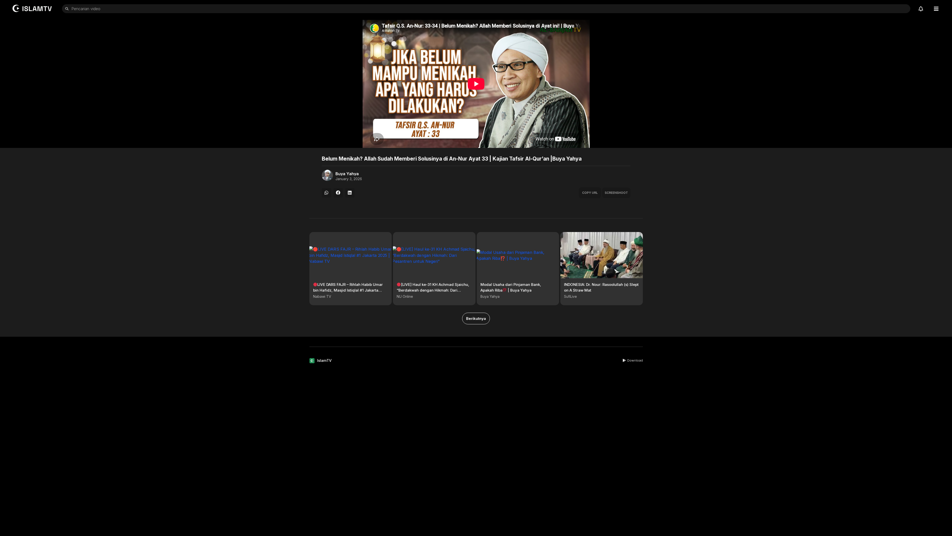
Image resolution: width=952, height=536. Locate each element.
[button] (326, 193)
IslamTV (324, 360)
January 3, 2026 (348, 179)
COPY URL (590, 193)
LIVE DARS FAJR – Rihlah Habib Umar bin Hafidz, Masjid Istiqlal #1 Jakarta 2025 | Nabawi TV (348, 290)
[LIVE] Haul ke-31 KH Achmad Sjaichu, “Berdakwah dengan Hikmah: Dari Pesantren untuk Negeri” (433, 290)
